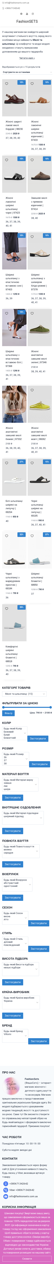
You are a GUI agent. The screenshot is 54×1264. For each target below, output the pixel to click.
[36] (13, 757)
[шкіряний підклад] (21, 816)
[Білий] (12, 734)
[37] (13, 760)
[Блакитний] (12, 737)
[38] (13, 763)
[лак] (18, 785)
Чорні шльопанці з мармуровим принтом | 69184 (13, 581)
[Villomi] (13, 1034)
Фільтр (8, 713)
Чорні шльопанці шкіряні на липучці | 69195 (37, 508)
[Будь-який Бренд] (13, 1031)
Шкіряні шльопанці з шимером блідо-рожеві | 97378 (39, 282)
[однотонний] (15, 886)
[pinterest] (21, 13)
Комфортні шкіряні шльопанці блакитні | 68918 (12, 654)
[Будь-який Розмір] (13, 754)
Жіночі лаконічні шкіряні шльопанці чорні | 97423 (13, 205)
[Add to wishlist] (6, 83)
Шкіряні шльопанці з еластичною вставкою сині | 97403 (14, 282)
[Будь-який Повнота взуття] (18, 846)
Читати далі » (27, 58)
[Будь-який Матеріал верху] (18, 779)
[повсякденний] (13, 945)
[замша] (18, 782)
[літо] (13, 919)
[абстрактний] (15, 882)
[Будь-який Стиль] (13, 938)
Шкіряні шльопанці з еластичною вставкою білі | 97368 (14, 359)
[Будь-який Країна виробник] (19, 997)
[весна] (13, 916)
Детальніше (13, 142)
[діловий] (13, 941)
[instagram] (33, 13)
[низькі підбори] (18, 967)
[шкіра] (18, 789)
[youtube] (27, 13)
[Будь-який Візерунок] (15, 879)
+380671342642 (12, 8)
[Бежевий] (12, 731)
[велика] (18, 849)
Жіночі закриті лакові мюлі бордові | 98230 (14, 125)
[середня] (18, 852)
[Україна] (19, 1000)
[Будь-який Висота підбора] (18, 964)
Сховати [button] (27, 1258)
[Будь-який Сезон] (13, 913)
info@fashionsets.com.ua (17, 3)
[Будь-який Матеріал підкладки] (21, 813)
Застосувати (38, 738)
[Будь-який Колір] (12, 728)
